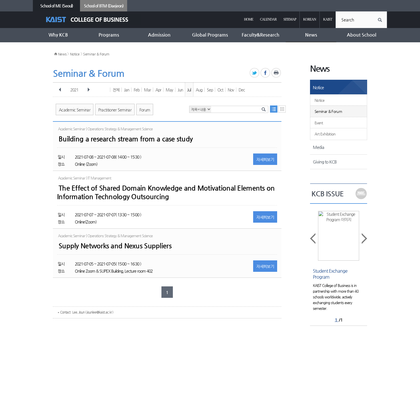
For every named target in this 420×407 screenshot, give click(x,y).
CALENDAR (268, 19)
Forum (144, 109)
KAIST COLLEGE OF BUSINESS (92, 19)
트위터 (255, 73)
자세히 (265, 159)
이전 (60, 90)
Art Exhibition (325, 134)
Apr (158, 89)
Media (318, 147)
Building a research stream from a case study (126, 139)
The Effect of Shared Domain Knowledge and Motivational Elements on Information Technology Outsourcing (166, 192)
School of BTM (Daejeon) (103, 5)
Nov (231, 89)
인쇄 (276, 73)
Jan (126, 89)
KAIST (327, 19)
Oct (220, 89)
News (62, 54)
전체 (116, 89)
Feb (136, 89)
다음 (88, 90)
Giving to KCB (325, 161)
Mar (147, 89)
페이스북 (266, 73)
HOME (248, 19)
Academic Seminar (74, 109)
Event (319, 123)
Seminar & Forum (96, 54)
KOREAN (309, 19)
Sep (210, 89)
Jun (180, 89)
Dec (242, 89)
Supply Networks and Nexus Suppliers (115, 246)
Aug (199, 89)
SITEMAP (289, 19)
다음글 (364, 238)
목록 (273, 109)
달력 (282, 109)
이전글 (313, 238)
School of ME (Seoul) (56, 5)
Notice (75, 54)
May (169, 89)
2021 (74, 89)
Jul (189, 89)
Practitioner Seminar (114, 109)
